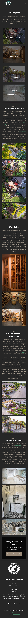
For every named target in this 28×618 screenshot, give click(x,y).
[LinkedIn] (14, 603)
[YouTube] (16, 603)
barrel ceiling (5, 239)
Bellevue (5, 596)
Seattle (23, 595)
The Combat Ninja (16, 614)
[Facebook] (9, 603)
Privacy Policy (14, 612)
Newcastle (10, 596)
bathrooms (18, 445)
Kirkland (17, 598)
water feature (22, 131)
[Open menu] (25, 3)
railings (23, 352)
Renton (5, 598)
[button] (14, 151)
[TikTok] (19, 603)
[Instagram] (11, 603)
